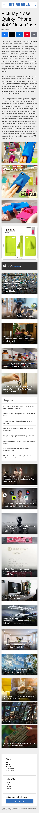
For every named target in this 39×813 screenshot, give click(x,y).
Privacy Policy (10, 768)
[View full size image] (19, 152)
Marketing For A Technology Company (19, 316)
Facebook (9, 782)
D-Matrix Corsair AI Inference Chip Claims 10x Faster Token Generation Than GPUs (18, 571)
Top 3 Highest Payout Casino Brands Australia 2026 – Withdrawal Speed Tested (18, 697)
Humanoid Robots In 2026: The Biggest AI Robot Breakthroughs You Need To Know (18, 479)
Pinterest (8, 786)
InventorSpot (15, 266)
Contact (8, 764)
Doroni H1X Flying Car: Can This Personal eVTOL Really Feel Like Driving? (17, 620)
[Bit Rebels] (18, 6)
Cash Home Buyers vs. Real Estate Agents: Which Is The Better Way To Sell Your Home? (18, 388)
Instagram (9, 788)
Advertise (8, 766)
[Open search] (35, 4)
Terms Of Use (10, 770)
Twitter (8, 784)
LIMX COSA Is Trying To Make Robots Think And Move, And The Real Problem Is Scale (19, 528)
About (7, 762)
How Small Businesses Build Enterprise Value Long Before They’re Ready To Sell (19, 338)
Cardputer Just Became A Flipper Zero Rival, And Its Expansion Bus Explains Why (19, 744)
